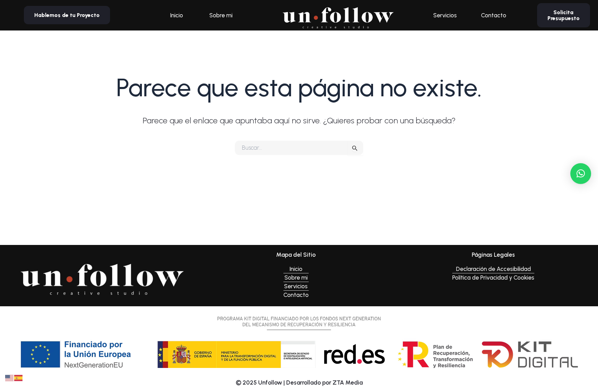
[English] (9, 377)
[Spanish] (18, 377)
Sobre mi (221, 15)
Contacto (493, 15)
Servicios (445, 15)
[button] (580, 173)
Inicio (176, 15)
